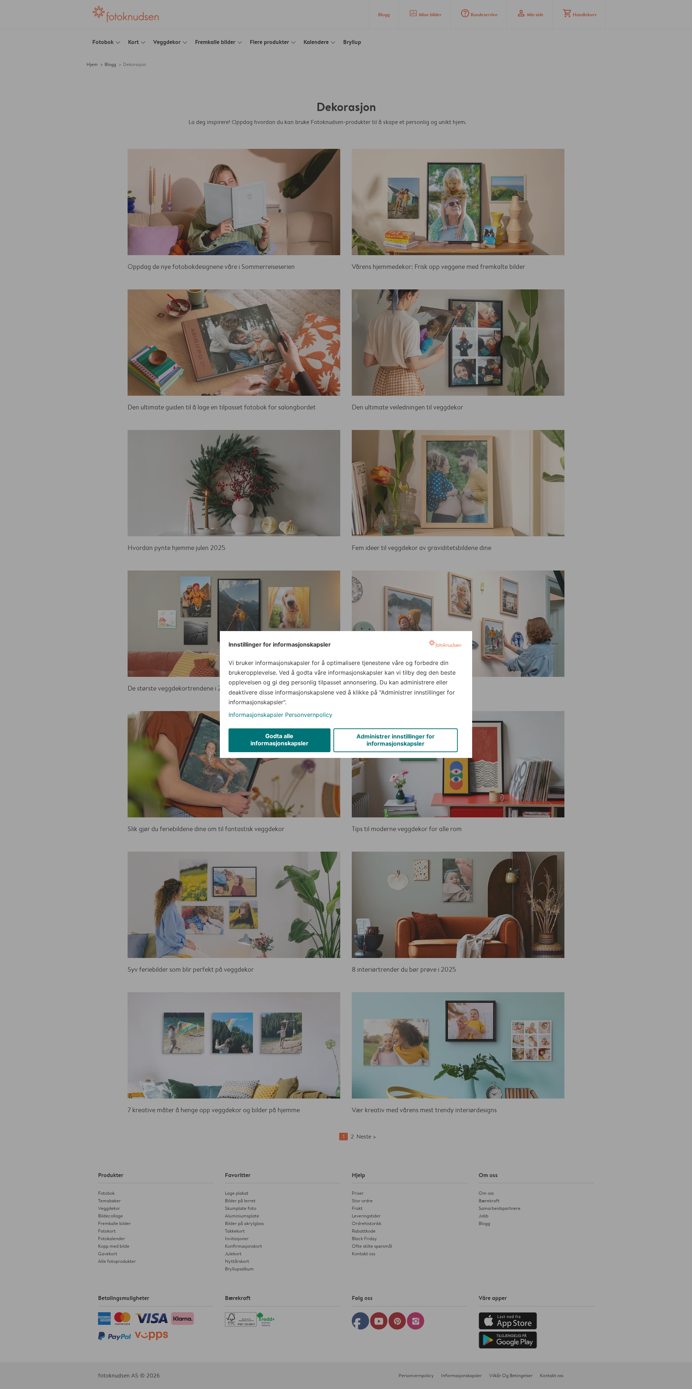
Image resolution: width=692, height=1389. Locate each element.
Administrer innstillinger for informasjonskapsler (395, 740)
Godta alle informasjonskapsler (279, 739)
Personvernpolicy (308, 714)
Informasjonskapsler (256, 714)
